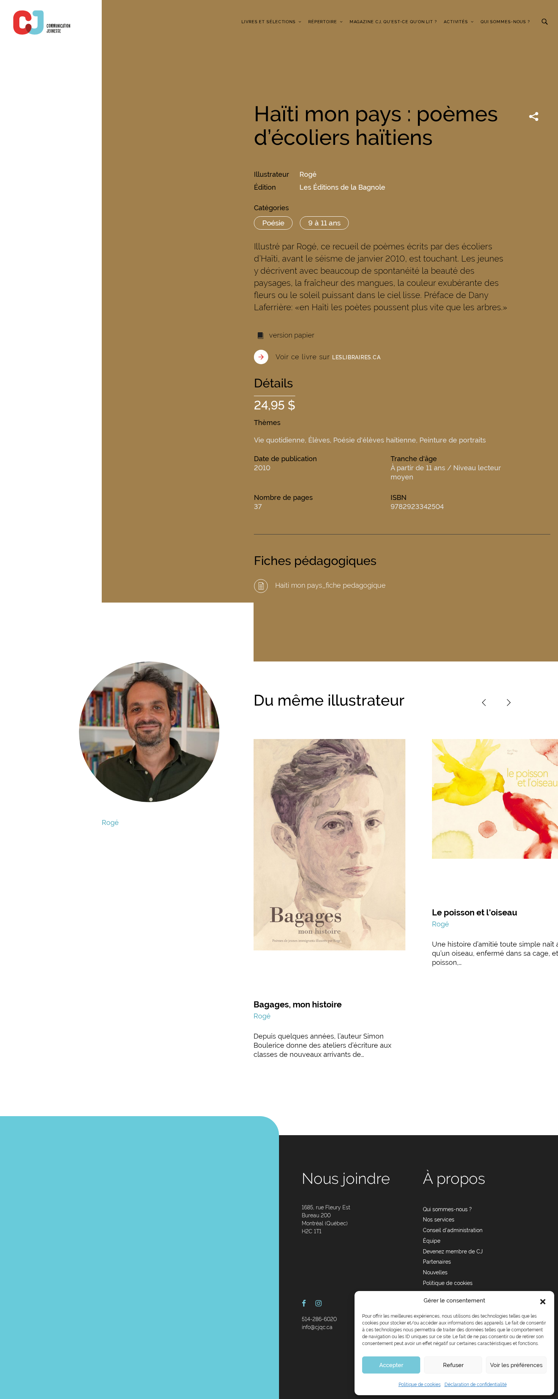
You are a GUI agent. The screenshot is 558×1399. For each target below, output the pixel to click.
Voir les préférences (516, 1365)
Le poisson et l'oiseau (474, 912)
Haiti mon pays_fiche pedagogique (329, 585)
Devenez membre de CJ (453, 1251)
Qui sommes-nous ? (505, 21)
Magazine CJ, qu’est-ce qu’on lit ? (393, 21)
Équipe (431, 1241)
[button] (543, 1301)
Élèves (319, 440)
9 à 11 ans (324, 223)
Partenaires (437, 1262)
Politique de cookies (420, 1384)
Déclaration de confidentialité (476, 1384)
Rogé (308, 174)
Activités (456, 21)
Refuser (453, 1365)
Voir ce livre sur (328, 357)
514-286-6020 (319, 1319)
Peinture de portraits (452, 440)
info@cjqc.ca (317, 1327)
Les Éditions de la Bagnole (342, 187)
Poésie (273, 223)
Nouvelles (435, 1272)
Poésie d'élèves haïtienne (374, 440)
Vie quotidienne (279, 440)
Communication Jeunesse (41, 22)
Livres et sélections (268, 21)
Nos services (438, 1220)
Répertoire (322, 21)
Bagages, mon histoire (298, 1004)
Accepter (391, 1365)
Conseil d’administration (452, 1230)
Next (509, 702)
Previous (484, 702)
